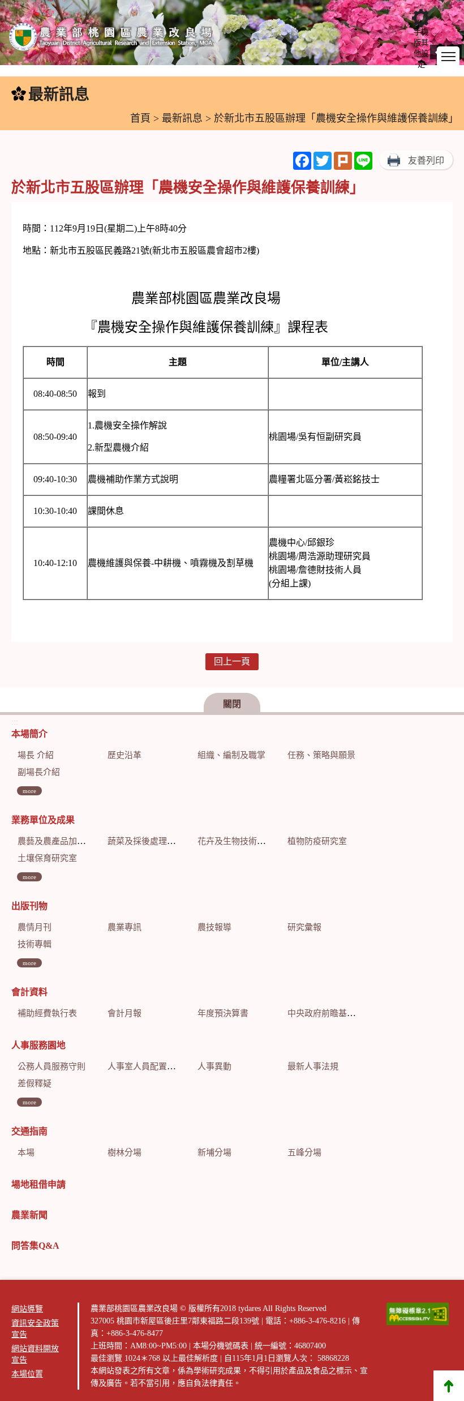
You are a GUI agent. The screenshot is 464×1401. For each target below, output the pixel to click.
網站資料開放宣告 (35, 1354)
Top (448, 1385)
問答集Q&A (35, 1245)
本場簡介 (29, 734)
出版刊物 (29, 906)
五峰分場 (304, 1152)
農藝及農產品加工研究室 (64, 841)
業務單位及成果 (43, 820)
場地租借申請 (38, 1184)
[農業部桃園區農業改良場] (111, 39)
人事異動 (214, 1066)
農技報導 (214, 927)
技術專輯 (34, 944)
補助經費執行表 (47, 1013)
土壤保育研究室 (47, 858)
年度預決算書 (222, 1013)
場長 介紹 (36, 755)
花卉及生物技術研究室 (239, 841)
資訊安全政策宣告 (35, 1329)
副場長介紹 (39, 772)
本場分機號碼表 (220, 1346)
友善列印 (426, 160)
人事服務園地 (38, 1045)
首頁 (140, 118)
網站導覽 (27, 1309)
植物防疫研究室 (317, 841)
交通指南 (29, 1131)
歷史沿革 (124, 755)
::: (6, 95)
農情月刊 (34, 927)
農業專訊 (124, 927)
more (29, 790)
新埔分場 (214, 1152)
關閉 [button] (232, 704)
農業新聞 (29, 1215)
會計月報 (124, 1013)
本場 (26, 1152)
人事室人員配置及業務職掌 (158, 1066)
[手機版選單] (448, 56)
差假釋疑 (34, 1083)
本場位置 (27, 1374)
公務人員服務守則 (51, 1066)
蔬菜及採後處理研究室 (150, 841)
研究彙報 (304, 927)
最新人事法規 (312, 1066)
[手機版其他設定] (421, 18)
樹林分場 (124, 1152)
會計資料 (29, 992)
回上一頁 (232, 661)
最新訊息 (182, 118)
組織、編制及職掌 (231, 755)
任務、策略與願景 (321, 755)
